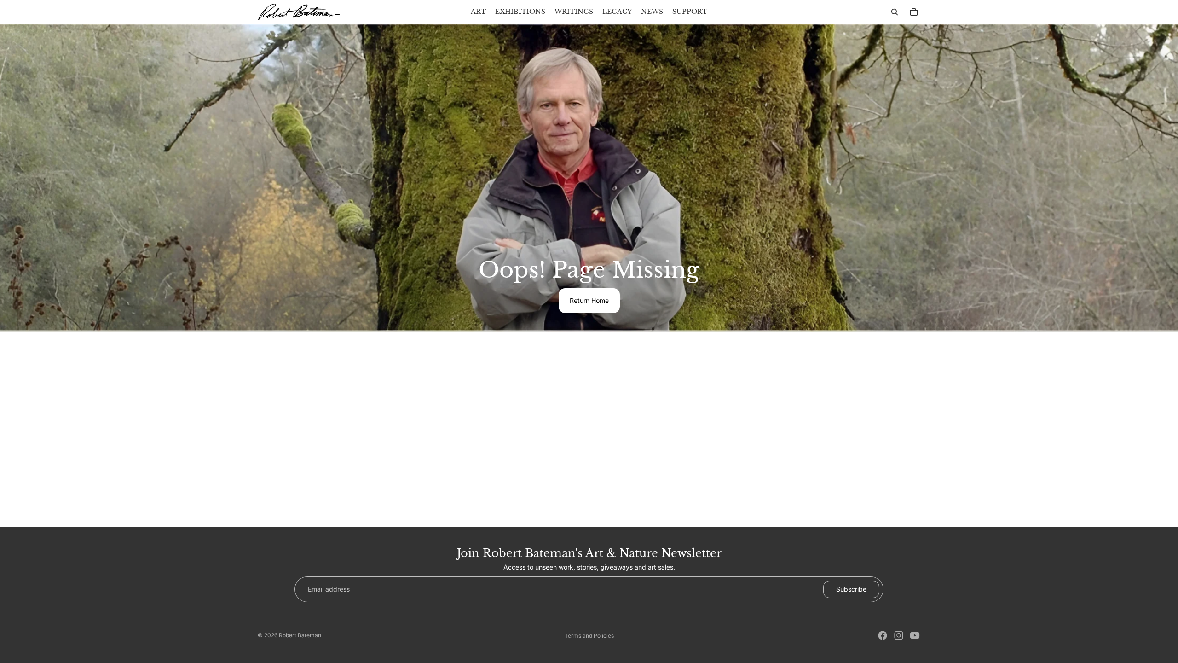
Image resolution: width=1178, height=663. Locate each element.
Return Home (589, 300)
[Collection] (914, 12)
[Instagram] (898, 635)
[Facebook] (882, 635)
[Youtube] (914, 635)
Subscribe (851, 589)
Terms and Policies (589, 635)
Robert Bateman (300, 635)
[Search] (894, 12)
